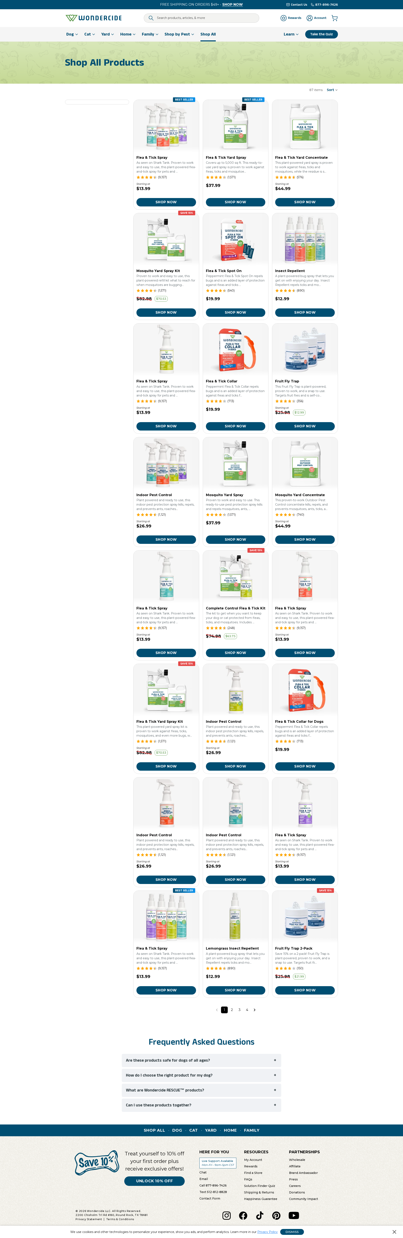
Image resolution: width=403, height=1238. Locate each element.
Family (251, 1130)
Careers (295, 1186)
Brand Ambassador (303, 1173)
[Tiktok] (260, 1215)
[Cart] (334, 18)
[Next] (254, 1010)
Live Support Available (218, 1163)
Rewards (251, 1166)
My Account (253, 1159)
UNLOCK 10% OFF (154, 1181)
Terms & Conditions (120, 1219)
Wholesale (297, 1159)
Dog (177, 1130)
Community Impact (303, 1199)
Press (293, 1179)
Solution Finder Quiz (259, 1186)
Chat (203, 1172)
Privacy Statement (89, 1219)
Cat (193, 1130)
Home (230, 1130)
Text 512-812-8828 (213, 1192)
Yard (211, 1130)
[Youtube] (294, 1215)
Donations (297, 1192)
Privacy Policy (267, 1232)
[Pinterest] (276, 1215)
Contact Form (209, 1198)
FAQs (248, 1179)
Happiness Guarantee (260, 1199)
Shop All (154, 1130)
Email (203, 1179)
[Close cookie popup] (394, 1231)
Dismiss (292, 1232)
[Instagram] (226, 1215)
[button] (332, 90)
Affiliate (295, 1166)
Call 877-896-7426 (213, 1185)
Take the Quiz (321, 34)
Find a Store (253, 1173)
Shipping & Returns (259, 1192)
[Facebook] (243, 1215)
